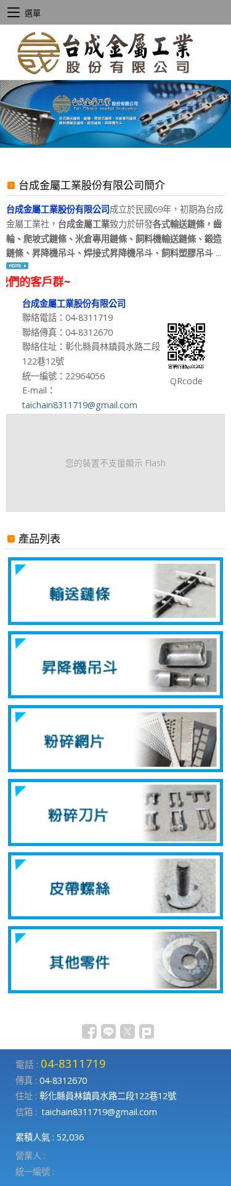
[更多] (17, 267)
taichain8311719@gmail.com (79, 405)
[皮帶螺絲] (115, 916)
